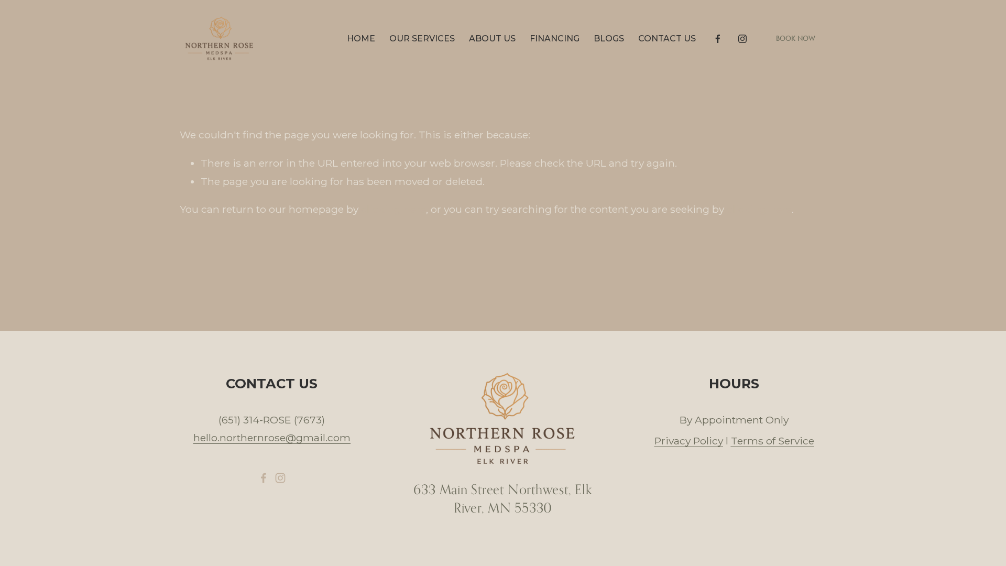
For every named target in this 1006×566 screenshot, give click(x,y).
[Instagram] (742, 39)
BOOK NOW (796, 38)
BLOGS (609, 38)
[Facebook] (718, 39)
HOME (361, 38)
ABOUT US (492, 38)
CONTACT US (667, 38)
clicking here (393, 209)
